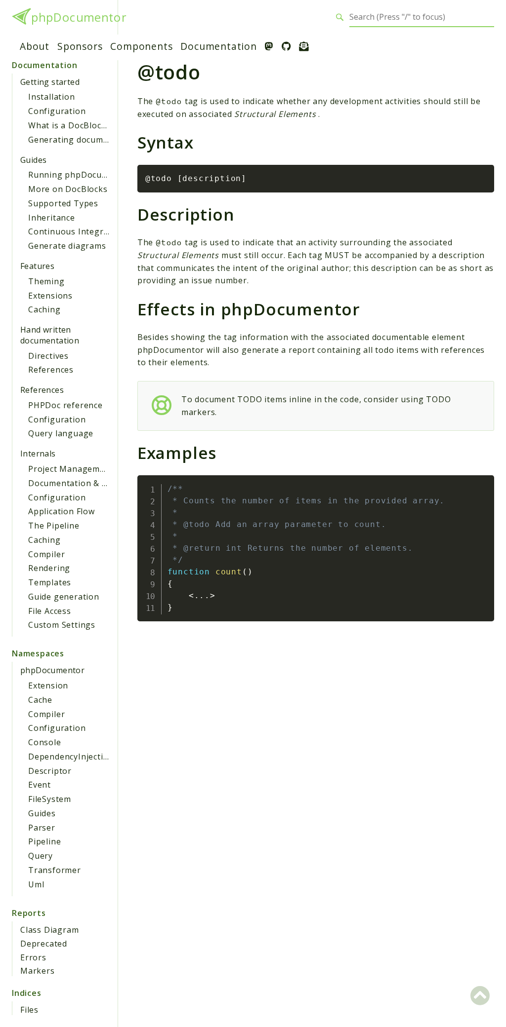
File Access (49, 611)
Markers (37, 970)
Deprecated (43, 943)
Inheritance (51, 217)
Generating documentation (83, 139)
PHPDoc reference (65, 405)
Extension (48, 685)
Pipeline (44, 841)
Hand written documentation (49, 335)
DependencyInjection (71, 756)
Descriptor (50, 770)
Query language (60, 433)
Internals (38, 453)
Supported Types (63, 203)
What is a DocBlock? (69, 125)
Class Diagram (49, 929)
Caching (44, 309)
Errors (33, 957)
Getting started (50, 81)
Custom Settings (61, 624)
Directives (48, 355)
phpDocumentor (78, 17)
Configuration (56, 111)
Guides (33, 159)
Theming (46, 281)
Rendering (49, 568)
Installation (51, 96)
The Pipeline (54, 525)
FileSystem (49, 799)
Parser (41, 827)
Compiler (46, 554)
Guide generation (63, 596)
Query (40, 855)
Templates (49, 582)
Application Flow (61, 511)
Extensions (50, 295)
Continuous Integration (76, 231)
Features (37, 266)
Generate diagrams (67, 245)
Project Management (70, 468)
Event (39, 784)
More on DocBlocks (68, 189)
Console (44, 742)
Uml (36, 884)
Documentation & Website (81, 483)
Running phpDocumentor (80, 174)
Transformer (54, 870)
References (51, 369)
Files (29, 1009)
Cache (40, 699)
